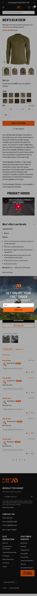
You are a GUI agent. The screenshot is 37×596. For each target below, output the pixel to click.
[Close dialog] (35, 278)
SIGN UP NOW (18, 310)
